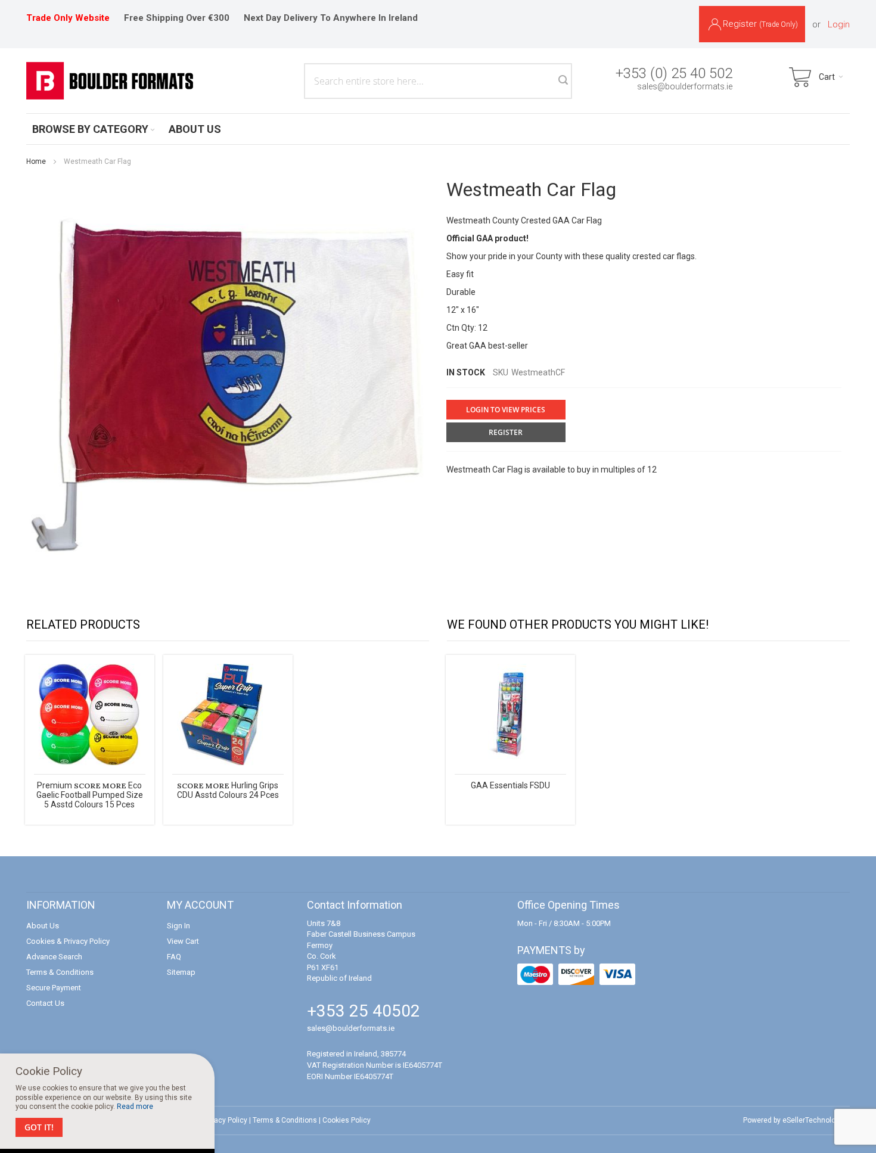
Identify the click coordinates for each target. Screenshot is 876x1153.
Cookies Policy (346, 1120)
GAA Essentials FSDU (510, 785)
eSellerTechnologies (816, 1120)
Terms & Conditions (60, 972)
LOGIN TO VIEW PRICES (505, 410)
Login (839, 24)
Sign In (178, 925)
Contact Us (45, 1003)
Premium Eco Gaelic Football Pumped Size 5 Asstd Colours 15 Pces (89, 795)
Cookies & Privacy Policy (68, 941)
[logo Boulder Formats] (109, 81)
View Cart (183, 941)
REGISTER (506, 432)
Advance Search (54, 956)
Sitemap (181, 972)
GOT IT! (39, 1127)
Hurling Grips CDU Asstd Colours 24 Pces (228, 790)
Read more (135, 1106)
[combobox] (438, 81)
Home (36, 161)
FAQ (174, 956)
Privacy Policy (224, 1120)
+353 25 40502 (363, 1011)
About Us (42, 925)
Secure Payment (53, 987)
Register (760, 23)
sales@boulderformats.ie (684, 86)
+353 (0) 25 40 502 (674, 73)
